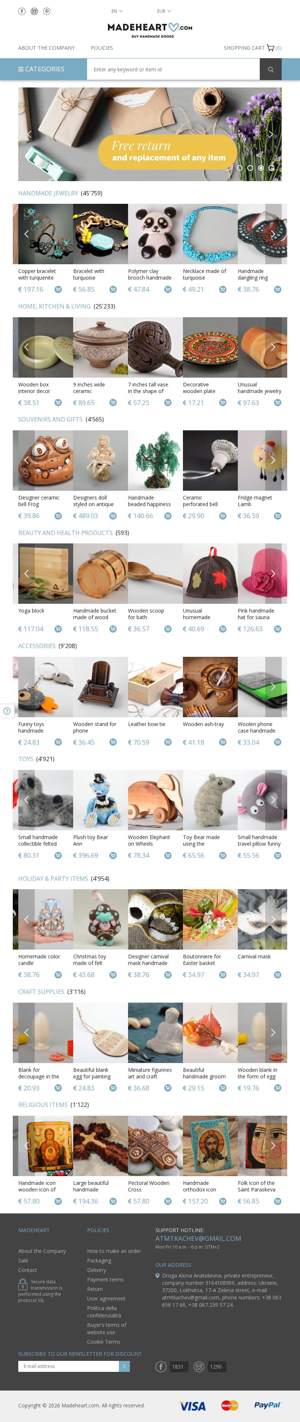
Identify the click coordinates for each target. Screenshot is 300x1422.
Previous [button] (29, 134)
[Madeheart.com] (150, 30)
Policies (102, 47)
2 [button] (250, 168)
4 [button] (271, 168)
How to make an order (114, 1250)
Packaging (99, 1260)
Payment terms (105, 1279)
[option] (150, 134)
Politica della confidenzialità (104, 1312)
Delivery (96, 1269)
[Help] (7, 711)
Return (95, 1289)
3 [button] (261, 168)
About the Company (46, 47)
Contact (27, 1269)
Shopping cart (244, 47)
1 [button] (239, 168)
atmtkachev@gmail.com (198, 1238)
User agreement (106, 1298)
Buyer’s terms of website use (106, 1328)
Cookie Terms (103, 1341)
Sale (23, 1260)
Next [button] (270, 134)
